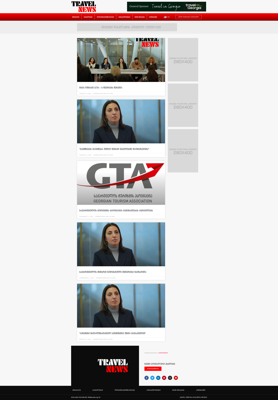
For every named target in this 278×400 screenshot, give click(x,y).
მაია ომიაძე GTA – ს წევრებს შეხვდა (100, 87)
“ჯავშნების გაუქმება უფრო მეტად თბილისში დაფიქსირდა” (114, 149)
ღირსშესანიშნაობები (105, 17)
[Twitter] (152, 378)
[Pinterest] (164, 378)
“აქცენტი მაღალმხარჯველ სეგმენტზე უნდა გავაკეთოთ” (112, 333)
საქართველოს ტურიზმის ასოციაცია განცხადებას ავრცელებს (116, 210)
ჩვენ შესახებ (140, 17)
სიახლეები (88, 17)
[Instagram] (170, 378)
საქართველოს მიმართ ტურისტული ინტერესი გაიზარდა (112, 272)
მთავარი (75, 17)
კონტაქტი (153, 17)
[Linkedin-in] (158, 378)
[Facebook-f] (146, 378)
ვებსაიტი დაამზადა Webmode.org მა (85, 397)
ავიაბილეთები (124, 17)
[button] (166, 369)
